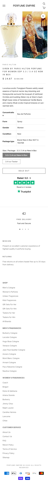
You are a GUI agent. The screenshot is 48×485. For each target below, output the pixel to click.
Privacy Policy (8, 453)
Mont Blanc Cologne (11, 358)
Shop (5, 283)
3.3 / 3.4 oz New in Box (16, 155)
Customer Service (12, 427)
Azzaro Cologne (9, 354)
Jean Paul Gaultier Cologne (14, 350)
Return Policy (8, 445)
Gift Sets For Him (10, 309)
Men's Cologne (9, 287)
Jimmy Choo (8, 404)
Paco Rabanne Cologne (12, 367)
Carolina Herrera (9, 412)
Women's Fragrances (13, 378)
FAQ (4, 440)
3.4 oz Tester (11, 161)
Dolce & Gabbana (10, 391)
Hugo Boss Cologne (11, 341)
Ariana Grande (9, 395)
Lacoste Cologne (10, 337)
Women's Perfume (10, 292)
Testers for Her (9, 313)
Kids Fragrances (9, 300)
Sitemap (6, 457)
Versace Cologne (10, 345)
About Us (6, 432)
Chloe (5, 420)
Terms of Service (10, 449)
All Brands (7, 321)
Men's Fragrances (12, 328)
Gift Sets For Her (9, 304)
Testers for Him (9, 317)
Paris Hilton (9, 65)
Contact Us (7, 436)
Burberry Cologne (10, 333)
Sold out (24, 171)
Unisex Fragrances (10, 296)
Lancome (6, 416)
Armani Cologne (9, 362)
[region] (24, 218)
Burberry (6, 399)
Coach (5, 382)
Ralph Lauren (8, 408)
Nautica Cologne (10, 371)
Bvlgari (5, 387)
